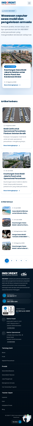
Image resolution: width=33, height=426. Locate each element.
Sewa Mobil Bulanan (8, 371)
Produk (4, 366)
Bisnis (3, 352)
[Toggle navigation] (29, 3)
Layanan (4, 397)
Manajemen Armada (8, 383)
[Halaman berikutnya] (26, 261)
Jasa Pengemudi (7, 379)
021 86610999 (11, 342)
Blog (3, 409)
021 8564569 (11, 328)
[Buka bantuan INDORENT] (27, 418)
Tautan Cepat (7, 393)
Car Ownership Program (9, 387)
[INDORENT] (10, 3)
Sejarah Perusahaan (8, 360)
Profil (3, 356)
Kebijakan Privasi (7, 405)
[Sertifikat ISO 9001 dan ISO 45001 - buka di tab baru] (8, 310)
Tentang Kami (7, 348)
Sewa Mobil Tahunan (8, 375)
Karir (3, 401)
